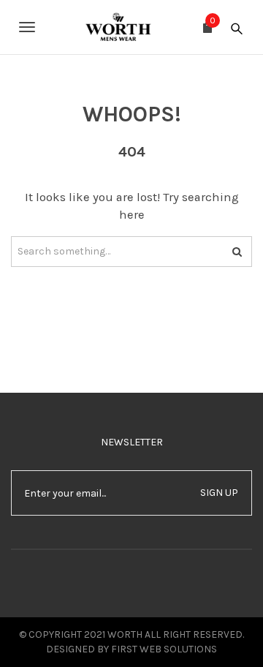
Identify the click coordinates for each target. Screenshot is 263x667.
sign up (219, 492)
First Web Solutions (164, 649)
